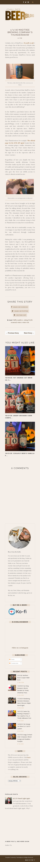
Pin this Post (21, 315)
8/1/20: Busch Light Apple (21, 798)
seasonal (14, 322)
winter (19, 322)
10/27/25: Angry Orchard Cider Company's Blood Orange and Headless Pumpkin (24, 738)
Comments (14, 663)
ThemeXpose (19, 857)
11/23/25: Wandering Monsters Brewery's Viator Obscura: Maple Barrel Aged (24, 702)
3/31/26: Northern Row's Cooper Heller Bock (23, 678)
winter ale (25, 322)
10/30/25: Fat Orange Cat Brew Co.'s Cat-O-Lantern (24, 726)
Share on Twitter (21, 311)
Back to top (29, 860)
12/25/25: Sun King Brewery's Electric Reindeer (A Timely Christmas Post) (23, 689)
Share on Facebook (20, 307)
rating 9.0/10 (28, 320)
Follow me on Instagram (20, 648)
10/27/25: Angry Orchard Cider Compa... (18, 417)
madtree (20, 320)
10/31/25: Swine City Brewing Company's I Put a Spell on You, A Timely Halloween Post (24, 715)
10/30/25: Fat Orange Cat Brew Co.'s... (18, 379)
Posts (12, 659)
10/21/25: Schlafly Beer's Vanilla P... (20, 454)
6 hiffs (14, 320)
